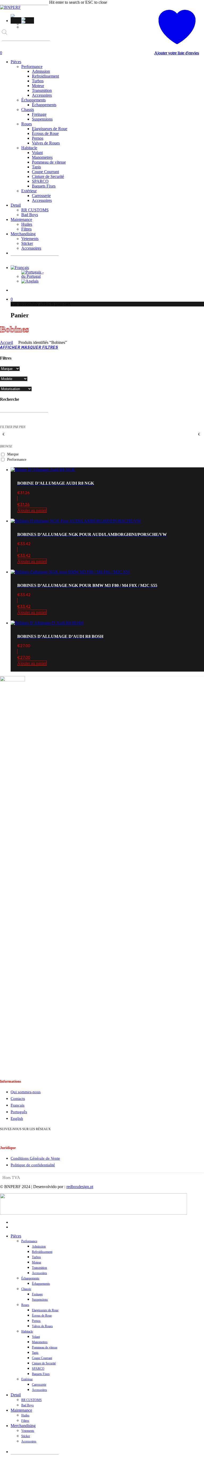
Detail (16, 1395)
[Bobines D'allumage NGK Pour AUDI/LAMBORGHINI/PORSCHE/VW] (76, 521)
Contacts (18, 1098)
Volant (36, 1337)
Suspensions (40, 1299)
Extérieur (27, 1379)
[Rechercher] (5, 45)
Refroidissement (42, 1252)
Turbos (36, 1257)
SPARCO (38, 1368)
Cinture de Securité (44, 1363)
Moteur (36, 1262)
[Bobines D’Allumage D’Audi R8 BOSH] (47, 623)
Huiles (25, 1415)
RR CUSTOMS (31, 1400)
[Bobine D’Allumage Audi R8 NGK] (43, 469)
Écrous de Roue (42, 1315)
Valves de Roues (42, 1326)
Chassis (26, 1289)
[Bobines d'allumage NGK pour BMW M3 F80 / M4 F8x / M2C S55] (70, 572)
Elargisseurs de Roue (45, 1310)
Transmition (39, 1268)
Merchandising (23, 1425)
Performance (16, 460)
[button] (13, 15)
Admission (39, 1246)
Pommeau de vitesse (44, 1347)
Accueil (6, 342)
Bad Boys (27, 1405)
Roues (25, 1305)
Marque (13, 454)
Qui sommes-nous (26, 1092)
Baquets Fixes (41, 1374)
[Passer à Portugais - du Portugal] (27, 18)
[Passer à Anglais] (27, 22)
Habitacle (27, 1331)
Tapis (35, 1353)
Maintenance (21, 1410)
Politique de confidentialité (33, 1165)
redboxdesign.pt (79, 1186)
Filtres (25, 1421)
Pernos (36, 1321)
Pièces (16, 1236)
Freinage (37, 1294)
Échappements (30, 1278)
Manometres (40, 1342)
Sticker (25, 1436)
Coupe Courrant (42, 1358)
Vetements (27, 1431)
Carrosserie (39, 1384)
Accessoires (39, 1273)
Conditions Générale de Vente (35, 1158)
